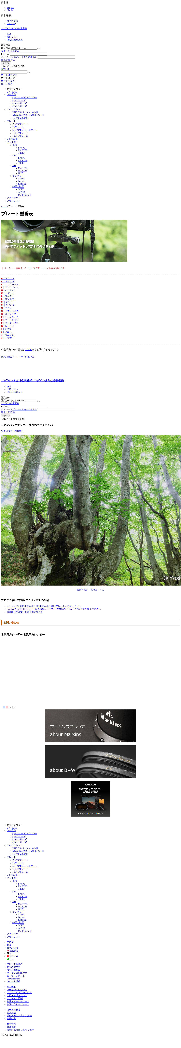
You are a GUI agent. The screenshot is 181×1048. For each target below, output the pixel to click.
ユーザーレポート (16, 976)
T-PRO (21, 153)
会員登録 (14, 51)
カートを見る (8, 81)
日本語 (10, 10)
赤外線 (21, 192)
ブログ (10, 942)
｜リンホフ (7, 299)
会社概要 (11, 1027)
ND (14, 165)
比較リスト (12, 36)
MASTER (22, 150)
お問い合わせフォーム (18, 1004)
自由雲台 (11, 94)
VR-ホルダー (13, 139)
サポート (11, 986)
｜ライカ (6, 296)
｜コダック (7, 293)
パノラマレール (20, 136)
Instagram (13, 951)
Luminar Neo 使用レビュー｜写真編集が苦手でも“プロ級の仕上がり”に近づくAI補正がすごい (54, 609)
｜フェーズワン (9, 320)
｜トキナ (6, 338)
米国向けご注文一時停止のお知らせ (25, 612)
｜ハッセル (7, 290)
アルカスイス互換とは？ (19, 992)
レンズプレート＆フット (24, 130)
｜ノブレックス (10, 311)
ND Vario (22, 170)
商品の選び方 (8, 357)
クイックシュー (15, 109)
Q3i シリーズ (18, 100)
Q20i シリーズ (19, 106)
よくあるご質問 (15, 998)
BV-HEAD (12, 92)
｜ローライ (7, 326)
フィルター (12, 142)
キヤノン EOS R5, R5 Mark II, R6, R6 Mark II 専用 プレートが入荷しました (44, 606)
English (10, 7)
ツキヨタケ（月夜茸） (12, 431)
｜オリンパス (8, 314)
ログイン (5, 51)
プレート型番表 (15, 964)
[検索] (28, 72)
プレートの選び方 (25, 357)
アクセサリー (13, 198)
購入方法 (11, 1012)
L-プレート (18, 127)
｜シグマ (6, 329)
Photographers (13, 978)
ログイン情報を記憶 (14, 66)
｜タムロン (7, 335)
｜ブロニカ (7, 278)
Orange (21, 181)
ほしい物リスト (15, 39)
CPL (14, 155)
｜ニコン (6, 308)
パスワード (6, 57)
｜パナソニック (9, 317)
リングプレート (20, 133)
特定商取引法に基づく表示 (20, 1030)
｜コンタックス (10, 284)
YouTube (13, 956)
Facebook (13, 948)
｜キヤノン (7, 281)
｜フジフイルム (9, 287)
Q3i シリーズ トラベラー (24, 97)
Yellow (21, 178)
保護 (14, 145)
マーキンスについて (17, 989)
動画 (9, 945)
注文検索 (5, 48)
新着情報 (11, 1024)
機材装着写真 (13, 970)
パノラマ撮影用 (20, 118)
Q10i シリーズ (19, 103)
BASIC (21, 148)
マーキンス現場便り (17, 973)
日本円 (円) (12, 20)
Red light (22, 184)
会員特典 (11, 1018)
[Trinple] (5, 69)
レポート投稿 (13, 981)
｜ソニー (6, 332)
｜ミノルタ (8, 305)
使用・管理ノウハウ (17, 995)
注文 (9, 33)
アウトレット (13, 201)
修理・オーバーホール (18, 1001)
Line (11, 959)
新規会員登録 (8, 60)
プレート (11, 121)
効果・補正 (18, 186)
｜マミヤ (6, 302)
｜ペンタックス (9, 323)
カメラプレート (20, 124)
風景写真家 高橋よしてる (90, 590)
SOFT (21, 189)
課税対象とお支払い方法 (19, 1015)
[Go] (38, 48)
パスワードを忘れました (24, 57)
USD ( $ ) (11, 23)
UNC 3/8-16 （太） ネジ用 (25, 112)
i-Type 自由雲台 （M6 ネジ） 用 (28, 115)
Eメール (5, 54)
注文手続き (6, 84)
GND (20, 173)
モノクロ (16, 176)
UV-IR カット (25, 195)
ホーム (4, 206)
